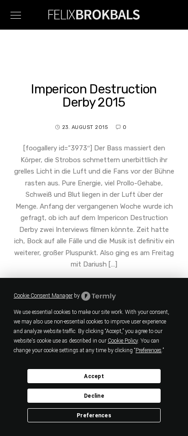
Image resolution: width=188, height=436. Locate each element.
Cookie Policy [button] (123, 341)
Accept (94, 376)
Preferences (94, 415)
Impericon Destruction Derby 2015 (94, 96)
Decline (94, 396)
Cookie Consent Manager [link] (43, 295)
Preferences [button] (149, 350)
